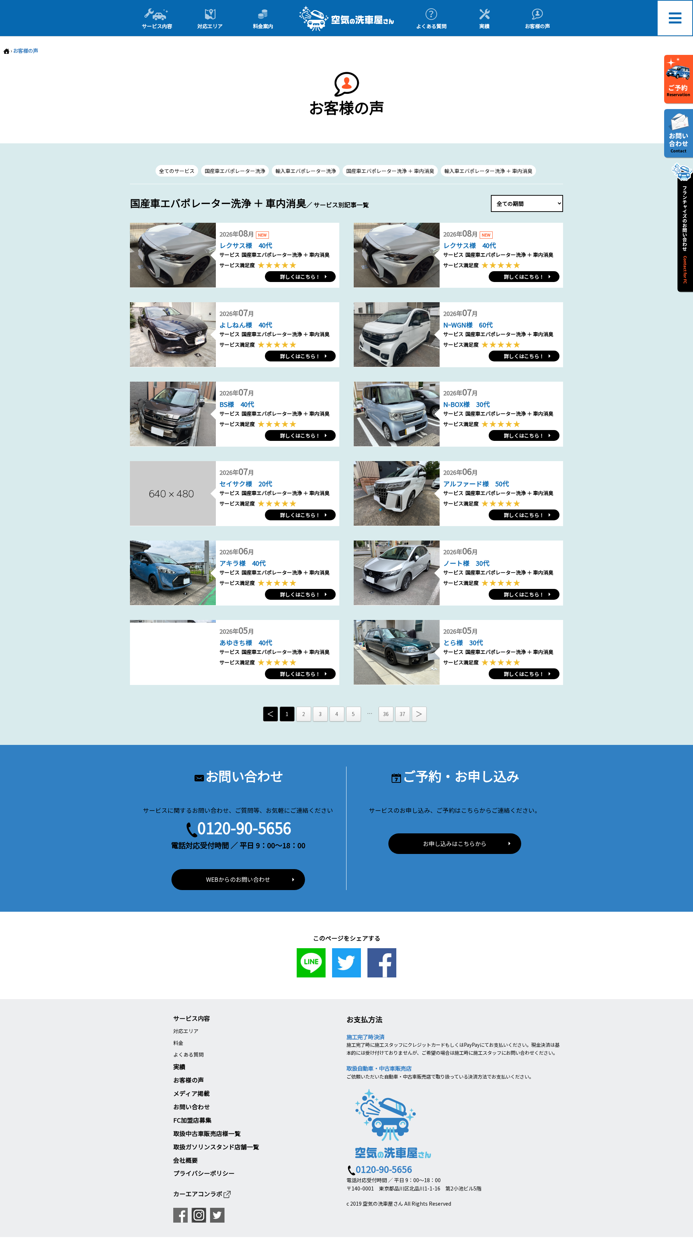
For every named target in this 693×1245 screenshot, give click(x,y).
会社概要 (185, 1160)
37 (402, 713)
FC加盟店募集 (192, 1120)
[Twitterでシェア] (346, 973)
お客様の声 (25, 50)
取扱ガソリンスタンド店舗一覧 (216, 1146)
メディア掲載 (191, 1093)
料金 (178, 1042)
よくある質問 (188, 1054)
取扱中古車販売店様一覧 (207, 1133)
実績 (179, 1066)
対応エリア (186, 1030)
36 (386, 713)
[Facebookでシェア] (381, 973)
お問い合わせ (191, 1106)
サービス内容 (191, 1018)
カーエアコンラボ (197, 1193)
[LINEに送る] (311, 973)
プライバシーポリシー (204, 1173)
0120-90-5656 (244, 827)
